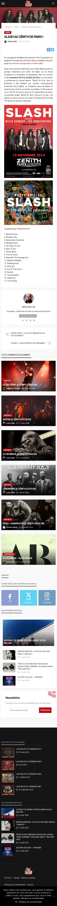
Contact (30, 885)
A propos (8, 878)
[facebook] (26, 320)
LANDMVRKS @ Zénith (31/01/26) (19, 488)
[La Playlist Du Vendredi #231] (7, 790)
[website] (23, 320)
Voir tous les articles (28, 316)
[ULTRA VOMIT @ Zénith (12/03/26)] (28, 376)
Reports (7, 381)
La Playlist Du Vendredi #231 (28, 786)
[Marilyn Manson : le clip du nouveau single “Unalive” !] (9, 655)
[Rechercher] (53, 3)
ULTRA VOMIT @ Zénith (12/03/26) (20, 384)
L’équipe (16, 878)
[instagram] (34, 320)
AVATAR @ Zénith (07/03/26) (17, 419)
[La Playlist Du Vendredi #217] (7, 753)
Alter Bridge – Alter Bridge (17, 558)
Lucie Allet (10, 423)
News (8, 32)
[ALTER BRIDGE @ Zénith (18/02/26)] (28, 445)
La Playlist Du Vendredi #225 (28, 761)
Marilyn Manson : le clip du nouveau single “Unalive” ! (34, 652)
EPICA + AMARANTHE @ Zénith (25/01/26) (23, 523)
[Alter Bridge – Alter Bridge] (28, 549)
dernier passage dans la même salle (27, 63)
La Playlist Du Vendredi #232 (28, 774)
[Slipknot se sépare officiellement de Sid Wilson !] (28, 633)
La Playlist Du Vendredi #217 (28, 749)
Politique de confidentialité (14, 885)
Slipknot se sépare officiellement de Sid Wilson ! (25, 641)
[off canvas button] (3, 3)
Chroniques (9, 554)
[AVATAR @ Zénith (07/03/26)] (28, 410)
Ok (16, 902)
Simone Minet (11, 527)
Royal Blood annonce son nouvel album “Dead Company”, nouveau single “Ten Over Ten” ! (35, 666)
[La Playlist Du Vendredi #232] (7, 777)
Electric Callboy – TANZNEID (30, 677)
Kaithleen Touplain (13, 389)
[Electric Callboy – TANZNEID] (9, 681)
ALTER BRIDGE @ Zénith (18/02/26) (20, 454)
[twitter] (30, 320)
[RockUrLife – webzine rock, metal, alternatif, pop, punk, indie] (28, 871)
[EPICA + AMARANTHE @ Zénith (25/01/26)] (28, 515)
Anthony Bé (12, 41)
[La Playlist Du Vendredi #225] (7, 765)
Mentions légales (28, 878)
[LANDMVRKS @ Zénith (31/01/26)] (28, 480)
